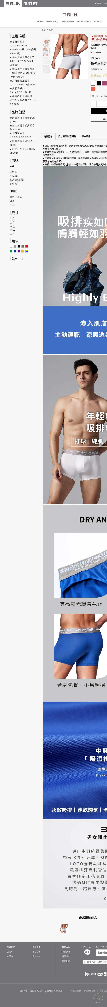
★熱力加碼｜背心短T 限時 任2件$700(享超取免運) (22, 61)
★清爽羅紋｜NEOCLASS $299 (20, 135)
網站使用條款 (90, 990)
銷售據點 (36, 956)
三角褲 (13, 171)
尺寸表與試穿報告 (67, 136)
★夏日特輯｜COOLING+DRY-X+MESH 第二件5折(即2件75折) (23, 47)
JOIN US (87, 947)
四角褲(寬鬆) (17, 179)
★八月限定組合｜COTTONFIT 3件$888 (23, 82)
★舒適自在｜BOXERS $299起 (23, 150)
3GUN (9, 951)
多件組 (13, 183)
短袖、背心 (16, 197)
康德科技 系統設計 (53, 990)
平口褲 (13, 175)
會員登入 (98, 3)
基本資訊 (86, 136)
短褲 (12, 200)
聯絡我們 (66, 961)
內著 (51, 30)
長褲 (12, 204)
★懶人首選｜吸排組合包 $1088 (22, 127)
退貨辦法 (66, 956)
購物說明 (66, 951)
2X (14, 230)
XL (14, 227)
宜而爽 (10, 956)
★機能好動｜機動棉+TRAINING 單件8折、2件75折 (23, 100)
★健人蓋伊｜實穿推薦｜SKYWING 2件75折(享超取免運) (22, 72)
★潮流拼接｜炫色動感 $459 (22, 119)
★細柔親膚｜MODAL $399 (22, 143)
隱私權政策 (76, 990)
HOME (40, 21)
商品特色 (48, 136)
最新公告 (36, 951)
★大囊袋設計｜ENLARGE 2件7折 (20, 90)
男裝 (43, 30)
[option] (69, 56)
